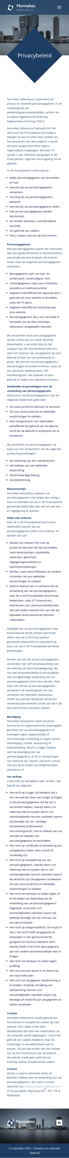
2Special (34, 1152)
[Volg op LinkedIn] (59, 1123)
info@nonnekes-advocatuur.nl (43, 1086)
